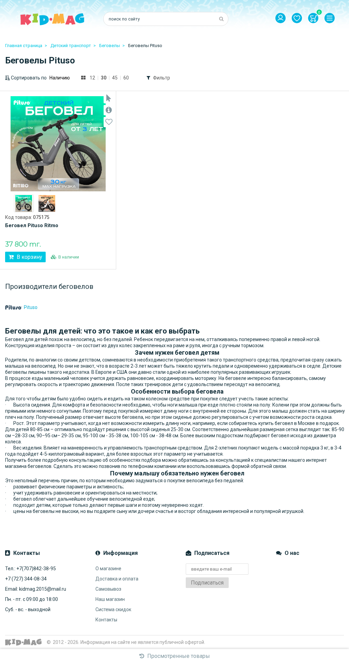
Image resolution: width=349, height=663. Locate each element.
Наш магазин (110, 599)
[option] (24, 203)
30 (103, 77)
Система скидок (113, 609)
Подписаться (207, 582)
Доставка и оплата (116, 578)
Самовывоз (108, 589)
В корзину (28, 257)
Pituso (30, 307)
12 (92, 77)
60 (126, 77)
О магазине (108, 568)
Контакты (106, 619)
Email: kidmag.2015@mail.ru (35, 589)
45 (115, 77)
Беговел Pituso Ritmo (31, 225)
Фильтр (161, 77)
